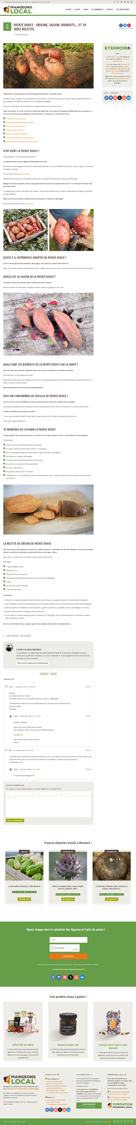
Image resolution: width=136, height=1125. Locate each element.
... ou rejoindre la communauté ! (56, 1104)
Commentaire (12, 798)
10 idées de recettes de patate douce (19, 138)
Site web (67, 793)
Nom (9, 793)
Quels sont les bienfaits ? (15, 130)
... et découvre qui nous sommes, (57, 1093)
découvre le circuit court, (54, 1084)
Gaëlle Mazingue (22, 34)
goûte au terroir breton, (54, 1088)
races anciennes (117, 73)
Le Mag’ (86, 9)
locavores (29, 203)
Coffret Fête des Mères (23, 1044)
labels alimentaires (120, 69)
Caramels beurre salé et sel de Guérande (113, 1046)
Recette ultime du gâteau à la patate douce (22, 141)
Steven (16, 716)
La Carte (77, 9)
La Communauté (97, 9)
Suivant (53, 674)
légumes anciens (111, 71)
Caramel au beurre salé (68, 1044)
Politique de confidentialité (9, 1122)
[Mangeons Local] (19, 9)
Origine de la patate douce (16, 119)
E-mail (38, 793)
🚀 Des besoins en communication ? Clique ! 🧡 (96, 1121)
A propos (109, 9)
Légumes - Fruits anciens (12, 636)
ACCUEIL (68, 9)
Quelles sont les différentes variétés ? (20, 122)
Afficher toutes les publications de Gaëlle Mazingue (32, 663)
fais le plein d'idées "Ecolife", (56, 1090)
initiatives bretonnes (122, 78)
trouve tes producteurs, (54, 1082)
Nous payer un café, (53, 1102)
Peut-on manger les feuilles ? (17, 134)
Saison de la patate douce (15, 126)
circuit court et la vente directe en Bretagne (21, 1089)
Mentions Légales (21, 1122)
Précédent (44, 674)
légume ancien (23, 174)
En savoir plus (24, 899)
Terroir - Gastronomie (25, 636)
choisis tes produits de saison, (56, 1086)
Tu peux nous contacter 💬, (55, 1100)
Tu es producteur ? (123, 9)
